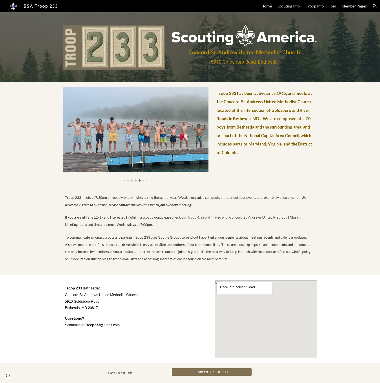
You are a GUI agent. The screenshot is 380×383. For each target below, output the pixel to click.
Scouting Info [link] (289, 6)
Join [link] (333, 6)
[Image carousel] (135, 134)
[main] (244, 57)
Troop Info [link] (315, 6)
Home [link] (266, 6)
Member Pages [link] (354, 6)
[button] (374, 6)
